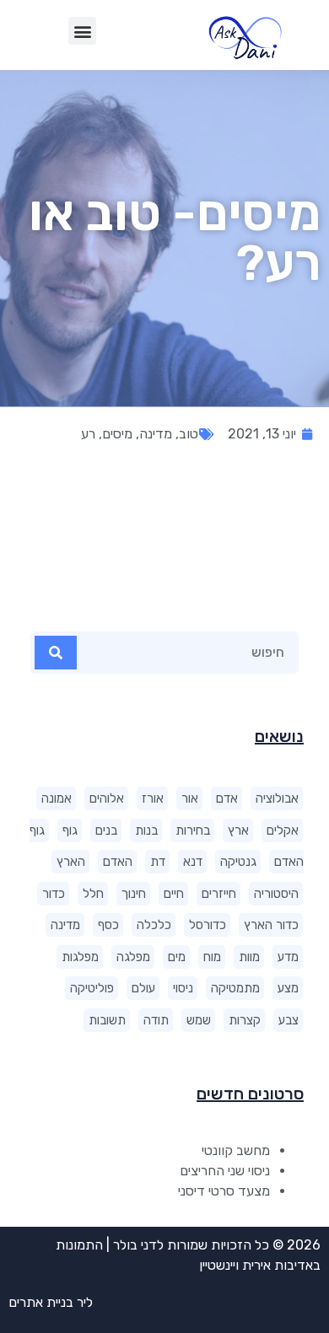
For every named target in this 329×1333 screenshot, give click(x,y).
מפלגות (80, 957)
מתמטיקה (235, 988)
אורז (153, 798)
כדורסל (207, 925)
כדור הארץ (271, 925)
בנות (146, 830)
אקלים (283, 830)
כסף (108, 925)
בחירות (192, 830)
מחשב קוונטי (236, 1150)
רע (88, 434)
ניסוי (183, 988)
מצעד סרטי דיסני (224, 1191)
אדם (227, 798)
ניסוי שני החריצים (225, 1171)
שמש (198, 1020)
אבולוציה (277, 798)
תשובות (107, 1020)
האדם (117, 861)
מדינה (65, 925)
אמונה (56, 798)
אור (189, 798)
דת (157, 861)
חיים (174, 893)
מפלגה (133, 957)
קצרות (245, 1020)
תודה (156, 1020)
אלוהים (106, 798)
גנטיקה (238, 861)
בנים (106, 830)
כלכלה (154, 925)
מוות (249, 957)
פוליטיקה (92, 988)
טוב (188, 434)
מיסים (117, 434)
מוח (212, 957)
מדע (288, 957)
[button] (82, 31)
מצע (288, 988)
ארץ (238, 830)
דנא (192, 861)
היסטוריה (276, 893)
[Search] (56, 652)
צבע (288, 1020)
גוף (70, 830)
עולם (143, 988)
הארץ (71, 861)
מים (177, 957)
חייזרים (219, 893)
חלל (93, 893)
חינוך (133, 893)
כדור (53, 893)
